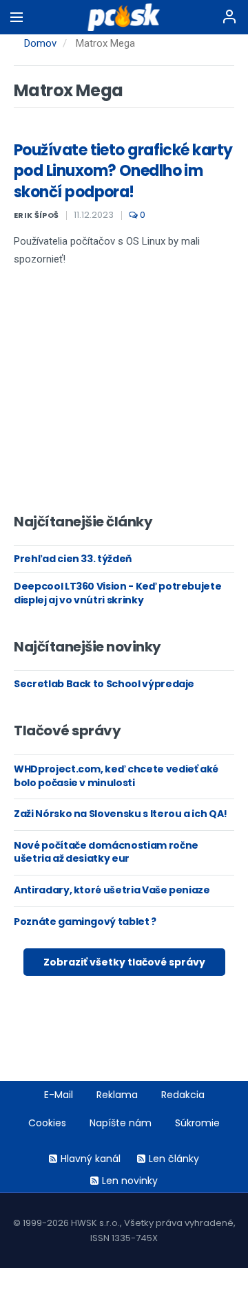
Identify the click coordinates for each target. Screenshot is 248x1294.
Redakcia (183, 1095)
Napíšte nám (121, 1123)
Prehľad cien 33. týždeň (73, 559)
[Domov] (124, 17)
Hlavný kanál (91, 1158)
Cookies (47, 1123)
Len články (174, 1158)
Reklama (117, 1095)
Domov (40, 43)
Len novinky (130, 1180)
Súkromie (197, 1123)
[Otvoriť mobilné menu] (16, 17)
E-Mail (58, 1095)
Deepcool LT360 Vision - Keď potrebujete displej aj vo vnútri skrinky (117, 593)
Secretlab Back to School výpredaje (104, 684)
